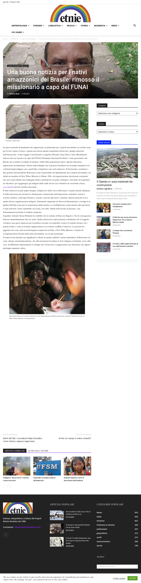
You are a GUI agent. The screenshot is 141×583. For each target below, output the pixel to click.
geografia (99, 25)
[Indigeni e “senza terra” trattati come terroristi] (16, 466)
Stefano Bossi (14, 94)
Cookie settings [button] (119, 578)
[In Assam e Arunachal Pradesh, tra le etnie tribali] (57, 528)
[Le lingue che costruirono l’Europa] (103, 234)
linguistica (54, 25)
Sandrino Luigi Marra (104, 189)
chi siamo (17, 32)
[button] (134, 26)
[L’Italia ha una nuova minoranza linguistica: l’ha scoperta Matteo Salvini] (103, 221)
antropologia (19, 25)
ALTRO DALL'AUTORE (38, 451)
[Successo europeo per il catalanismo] (103, 207)
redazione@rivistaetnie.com (27, 527)
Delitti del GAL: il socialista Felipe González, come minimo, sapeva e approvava (22, 439)
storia (84, 25)
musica (71, 25)
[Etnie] (70, 13)
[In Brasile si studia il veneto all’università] (47, 466)
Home (5, 39)
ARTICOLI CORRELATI (15, 451)
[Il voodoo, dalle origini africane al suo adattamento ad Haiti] (103, 247)
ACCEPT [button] (132, 578)
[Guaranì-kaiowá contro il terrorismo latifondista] (77, 466)
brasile (25, 66)
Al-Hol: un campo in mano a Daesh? (75, 438)
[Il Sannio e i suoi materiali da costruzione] (117, 163)
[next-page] (9, 486)
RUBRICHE (14, 39)
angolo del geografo (28, 39)
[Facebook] (6, 535)
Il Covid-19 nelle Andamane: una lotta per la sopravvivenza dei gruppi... (78, 540)
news (114, 25)
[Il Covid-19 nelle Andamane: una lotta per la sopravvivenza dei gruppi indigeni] (57, 542)
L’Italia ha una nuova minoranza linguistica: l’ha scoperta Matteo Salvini (125, 219)
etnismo (37, 25)
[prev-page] (4, 486)
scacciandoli (8, 186)
